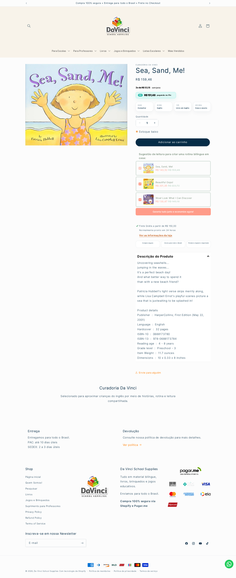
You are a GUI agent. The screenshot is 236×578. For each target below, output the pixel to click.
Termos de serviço (149, 571)
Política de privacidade (125, 571)
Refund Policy (33, 517)
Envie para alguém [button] (150, 372)
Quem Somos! (33, 482)
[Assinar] (82, 543)
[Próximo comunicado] (209, 3)
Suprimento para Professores (43, 506)
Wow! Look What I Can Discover (174, 197)
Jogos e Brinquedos (37, 500)
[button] (29, 26)
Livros (29, 494)
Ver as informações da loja (155, 235)
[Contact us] (229, 564)
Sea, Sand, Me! (164, 166)
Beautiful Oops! (164, 182)
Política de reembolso (99, 571)
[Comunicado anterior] (26, 3)
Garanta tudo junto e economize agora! (173, 211)
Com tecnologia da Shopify (72, 571)
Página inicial (33, 477)
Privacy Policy (33, 511)
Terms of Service (35, 523)
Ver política (130, 444)
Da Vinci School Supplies (46, 571)
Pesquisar (31, 488)
